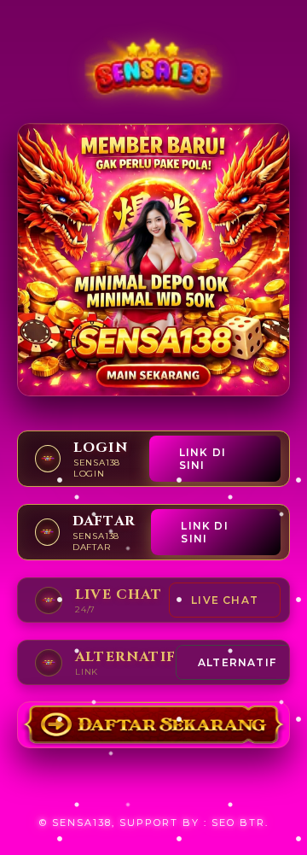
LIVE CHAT (224, 600)
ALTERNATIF (237, 662)
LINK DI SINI (202, 458)
